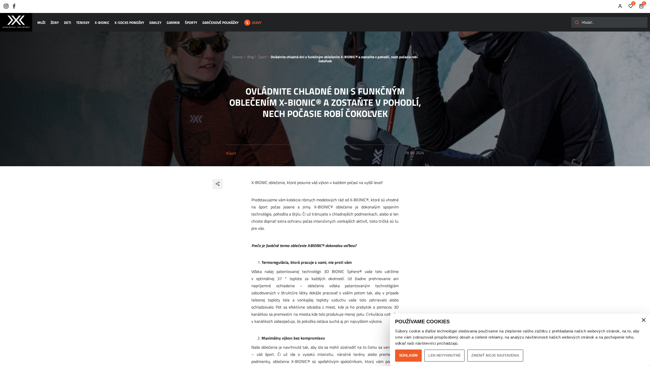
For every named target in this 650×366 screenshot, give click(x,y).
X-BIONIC (102, 22)
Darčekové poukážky (220, 22)
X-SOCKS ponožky (129, 22)
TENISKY (83, 22)
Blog (250, 56)
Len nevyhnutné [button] (444, 355)
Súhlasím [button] (408, 355)
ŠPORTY (191, 22)
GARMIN (173, 22)
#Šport (231, 153)
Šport (262, 56)
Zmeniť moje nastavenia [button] (495, 355)
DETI (67, 22)
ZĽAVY (257, 22)
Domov (237, 56)
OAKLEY (155, 22)
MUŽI (41, 22)
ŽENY (55, 22)
